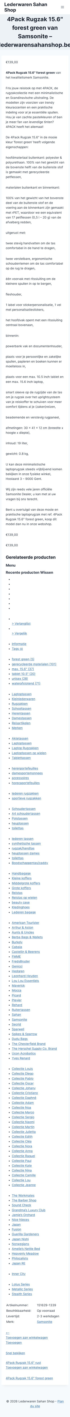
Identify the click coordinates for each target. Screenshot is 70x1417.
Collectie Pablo (22, 1078)
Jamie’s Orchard (23, 1215)
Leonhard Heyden (25, 976)
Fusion (16, 1229)
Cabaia (17, 947)
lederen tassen (22, 838)
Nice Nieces (20, 1219)
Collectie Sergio (23, 1117)
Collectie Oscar (23, 1083)
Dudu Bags (20, 1039)
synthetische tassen (26, 843)
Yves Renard (21, 1058)
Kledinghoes (21, 907)
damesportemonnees (27, 773)
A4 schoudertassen (26, 813)
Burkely (17, 942)
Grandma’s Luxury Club (28, 1210)
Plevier (17, 1000)
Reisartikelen (21, 723)
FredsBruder (21, 961)
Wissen (46, 572)
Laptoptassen (22, 694)
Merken (17, 728)
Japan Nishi (20, 1239)
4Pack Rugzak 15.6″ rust (23, 1362)
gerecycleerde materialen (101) (34, 664)
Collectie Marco (23, 1112)
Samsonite (19, 1019)
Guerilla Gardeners (25, 1234)
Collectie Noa (21, 1107)
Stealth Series (22, 1294)
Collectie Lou (21, 1180)
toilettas (18, 828)
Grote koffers (21, 888)
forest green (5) (23, 659)
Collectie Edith (22, 1136)
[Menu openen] (62, 7)
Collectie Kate (22, 1165)
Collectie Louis (22, 1068)
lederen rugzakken (25, 793)
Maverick (18, 985)
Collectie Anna (22, 1151)
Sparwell (18, 1029)
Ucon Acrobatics (24, 1053)
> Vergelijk (19, 633)
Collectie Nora (22, 1146)
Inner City (18, 1274)
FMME (16, 956)
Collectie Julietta (24, 1132)
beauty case (21, 902)
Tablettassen (21, 758)
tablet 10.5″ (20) (23, 674)
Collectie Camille (24, 1175)
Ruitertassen (21, 1010)
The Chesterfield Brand (29, 1044)
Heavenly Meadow (25, 1253)
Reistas (17, 893)
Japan (16, 1224)
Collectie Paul (21, 1161)
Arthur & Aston (22, 927)
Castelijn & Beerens (26, 952)
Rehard (17, 1005)
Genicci (17, 966)
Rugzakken (20, 703)
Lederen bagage (24, 912)
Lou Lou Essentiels (25, 981)
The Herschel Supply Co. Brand (34, 1048)
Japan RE (18, 1263)
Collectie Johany (24, 1088)
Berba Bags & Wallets (27, 937)
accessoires (20, 778)
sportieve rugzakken (26, 798)
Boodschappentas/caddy (30, 863)
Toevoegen (14, 1342)
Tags (17, 648)
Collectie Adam (23, 1103)
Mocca (16, 990)
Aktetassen (20, 738)
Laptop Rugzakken (25, 748)
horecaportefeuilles (26, 783)
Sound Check (21, 1205)
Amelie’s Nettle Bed (26, 1249)
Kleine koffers (22, 878)
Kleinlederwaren (23, 699)
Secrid (16, 1024)
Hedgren (18, 971)
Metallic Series (22, 1289)
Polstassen (20, 818)
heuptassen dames (25, 853)
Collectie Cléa (22, 1141)
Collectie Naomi (23, 1122)
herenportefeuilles (25, 768)
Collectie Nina (22, 1170)
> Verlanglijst (21, 623)
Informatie (19, 644)
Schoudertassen (24, 809)
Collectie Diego (22, 1073)
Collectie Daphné (24, 1098)
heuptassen (20, 823)
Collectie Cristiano (25, 1093)
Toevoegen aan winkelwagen (27, 1337)
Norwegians (20, 1244)
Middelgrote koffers (26, 883)
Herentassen (21, 713)
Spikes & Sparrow (24, 1034)
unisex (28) (20, 678)
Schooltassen (21, 708)
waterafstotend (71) (26, 683)
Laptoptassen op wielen (29, 753)
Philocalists (20, 1258)
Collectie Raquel (23, 1156)
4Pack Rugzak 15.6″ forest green (29, 1378)
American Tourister (25, 922)
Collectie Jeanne (24, 1185)
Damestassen (22, 718)
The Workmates (23, 1195)
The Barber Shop (24, 1200)
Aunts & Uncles (23, 932)
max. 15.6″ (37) (23, 669)
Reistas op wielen (24, 897)
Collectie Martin (23, 1127)
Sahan (16, 1014)
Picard (16, 995)
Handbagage (21, 873)
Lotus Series (21, 1284)
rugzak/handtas (23, 848)
